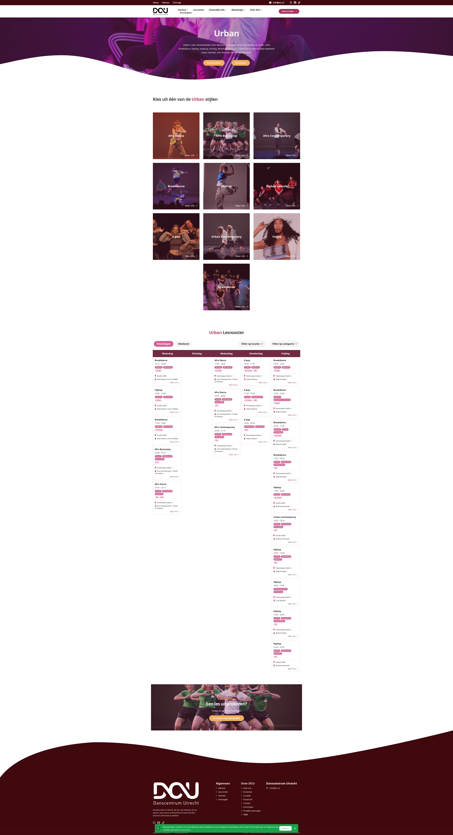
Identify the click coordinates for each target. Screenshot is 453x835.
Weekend (183, 343)
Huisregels (223, 799)
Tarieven (222, 795)
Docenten (247, 792)
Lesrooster (198, 9)
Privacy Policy (184, 830)
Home (155, 2)
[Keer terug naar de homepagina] (160, 11)
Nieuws (165, 2)
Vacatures (247, 799)
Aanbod (221, 788)
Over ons (247, 788)
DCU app (177, 2)
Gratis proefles (288, 11)
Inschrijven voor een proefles (226, 718)
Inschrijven (186, 12)
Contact (246, 803)
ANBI (245, 814)
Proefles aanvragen (252, 810)
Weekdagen (164, 343)
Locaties (247, 795)
